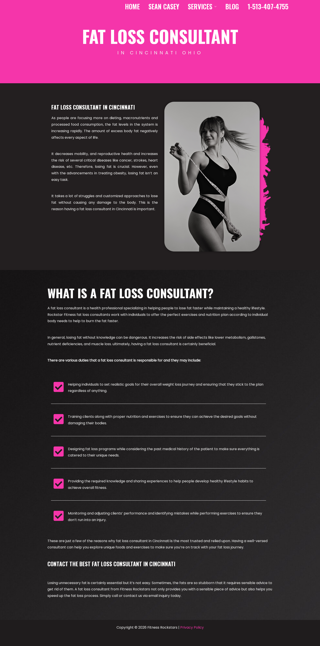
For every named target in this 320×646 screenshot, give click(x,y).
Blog (232, 6)
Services (200, 6)
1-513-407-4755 (268, 6)
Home (132, 6)
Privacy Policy (192, 627)
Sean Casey (163, 6)
